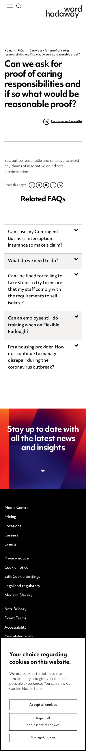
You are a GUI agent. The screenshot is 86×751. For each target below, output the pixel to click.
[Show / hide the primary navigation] (10, 6)
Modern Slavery (18, 595)
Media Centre (16, 508)
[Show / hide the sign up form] (43, 471)
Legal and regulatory (22, 586)
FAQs (20, 51)
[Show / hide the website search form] (19, 6)
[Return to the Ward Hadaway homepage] (64, 11)
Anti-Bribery (15, 609)
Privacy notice (16, 558)
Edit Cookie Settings (22, 577)
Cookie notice (16, 568)
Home (8, 51)
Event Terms (15, 618)
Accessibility (15, 627)
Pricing (10, 517)
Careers (11, 535)
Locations (12, 526)
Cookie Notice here (25, 689)
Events (10, 544)
